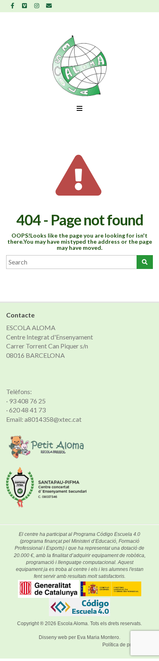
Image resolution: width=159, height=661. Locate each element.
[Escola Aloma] (80, 65)
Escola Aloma (72, 623)
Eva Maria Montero (98, 637)
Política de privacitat (124, 645)
